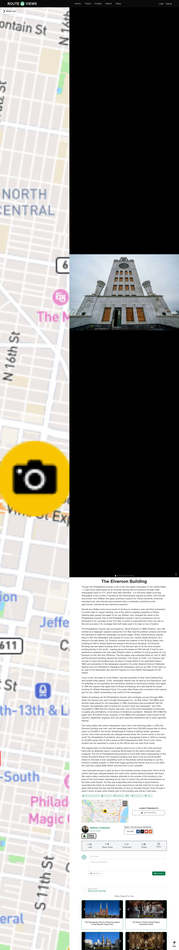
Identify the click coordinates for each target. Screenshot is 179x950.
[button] (138, 831)
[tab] (115, 575)
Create (98, 4)
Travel (88, 4)
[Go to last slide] (84, 909)
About (108, 4)
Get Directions (150, 813)
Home (78, 4)
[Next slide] (175, 292)
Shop (118, 4)
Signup (169, 4)
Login (161, 4)
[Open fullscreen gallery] (176, 574)
